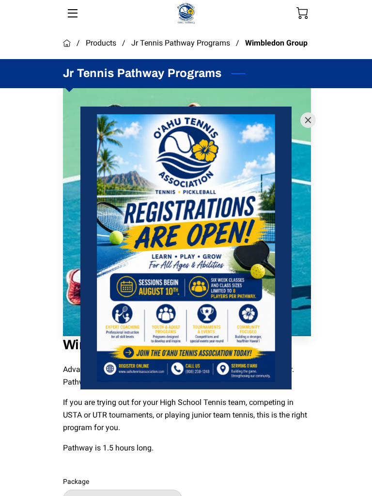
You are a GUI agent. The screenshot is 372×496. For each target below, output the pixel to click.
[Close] (308, 120)
